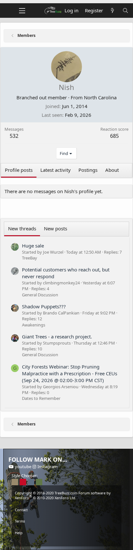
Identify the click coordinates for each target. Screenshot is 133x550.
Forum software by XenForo (63, 495)
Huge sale (33, 245)
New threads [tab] (22, 228)
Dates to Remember (41, 398)
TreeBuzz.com (66, 492)
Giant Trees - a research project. (57, 336)
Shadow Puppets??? (44, 306)
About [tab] (112, 170)
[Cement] (31, 482)
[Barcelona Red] (23, 482)
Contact (21, 509)
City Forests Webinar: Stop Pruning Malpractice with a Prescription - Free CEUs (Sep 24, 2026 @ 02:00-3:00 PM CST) (69, 373)
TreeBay (29, 258)
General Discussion (40, 295)
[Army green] (39, 482)
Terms (20, 521)
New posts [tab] (55, 228)
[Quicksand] (15, 482)
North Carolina (100, 97)
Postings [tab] (87, 170)
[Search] (125, 10)
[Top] (66, 541)
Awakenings (33, 325)
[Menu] (22, 10)
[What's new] (112, 10)
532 (14, 135)
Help (19, 532)
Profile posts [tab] (19, 170)
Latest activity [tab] (55, 170)
